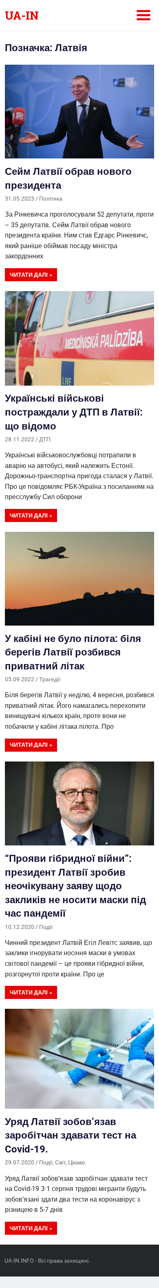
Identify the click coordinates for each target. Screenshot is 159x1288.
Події (46, 927)
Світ (60, 1162)
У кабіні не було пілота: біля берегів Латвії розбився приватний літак (73, 652)
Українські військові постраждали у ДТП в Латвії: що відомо (74, 412)
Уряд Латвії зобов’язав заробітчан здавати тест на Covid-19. (70, 1135)
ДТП (45, 439)
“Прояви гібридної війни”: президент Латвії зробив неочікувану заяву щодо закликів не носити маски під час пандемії (75, 886)
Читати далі (29, 274)
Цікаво (76, 1162)
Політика (50, 198)
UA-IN (22, 15)
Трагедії (49, 679)
